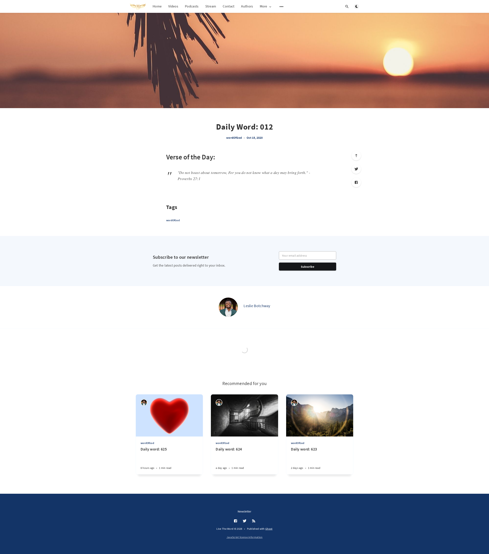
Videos (173, 6)
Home (157, 6)
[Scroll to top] (356, 155)
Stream (210, 6)
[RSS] (253, 521)
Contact (228, 6)
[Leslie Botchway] (228, 307)
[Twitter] (356, 169)
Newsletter (244, 511)
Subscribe (307, 266)
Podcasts (191, 6)
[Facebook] (356, 182)
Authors (247, 6)
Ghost (269, 528)
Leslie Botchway (257, 305)
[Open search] (347, 6)
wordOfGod (234, 137)
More (263, 6)
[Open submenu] (282, 6)
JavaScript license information (245, 537)
